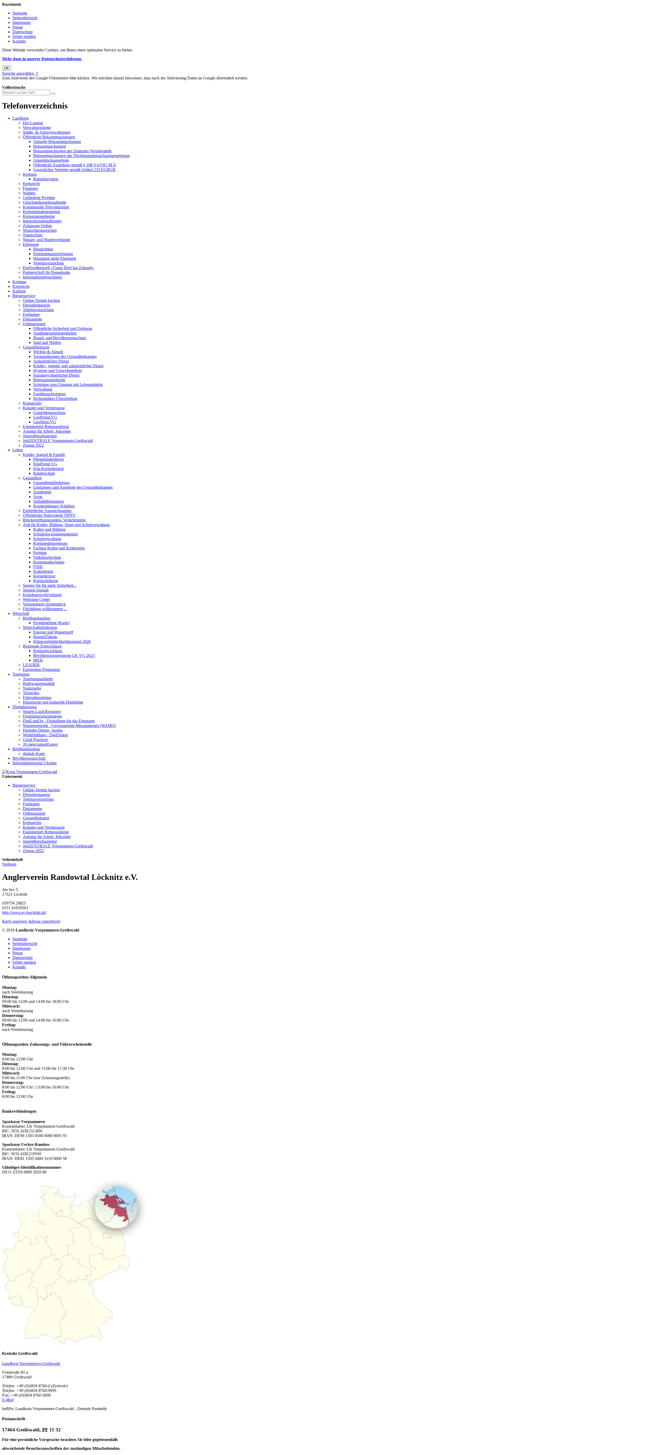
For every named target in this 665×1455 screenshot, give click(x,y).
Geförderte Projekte (39, 197)
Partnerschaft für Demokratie (46, 272)
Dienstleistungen (36, 305)
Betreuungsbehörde (49, 380)
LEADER (31, 665)
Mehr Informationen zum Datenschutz (33, 82)
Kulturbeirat (43, 571)
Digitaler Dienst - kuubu (43, 730)
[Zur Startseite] (29, 772)
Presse (17, 27)
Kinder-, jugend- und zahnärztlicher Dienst (68, 366)
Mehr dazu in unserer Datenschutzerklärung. (42, 59)
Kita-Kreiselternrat (48, 468)
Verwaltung (42, 389)
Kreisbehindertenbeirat (41, 211)
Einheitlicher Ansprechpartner (47, 510)
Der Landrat (33, 123)
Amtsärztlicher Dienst (51, 361)
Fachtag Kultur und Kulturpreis (59, 548)
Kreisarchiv (32, 403)
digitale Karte (34, 753)
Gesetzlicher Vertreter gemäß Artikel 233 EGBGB (74, 169)
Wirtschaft (20, 613)
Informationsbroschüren (42, 277)
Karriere (19, 291)
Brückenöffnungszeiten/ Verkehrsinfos (54, 520)
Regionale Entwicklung (42, 646)
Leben (17, 450)
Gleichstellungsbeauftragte (44, 202)
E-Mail (8, 1400)
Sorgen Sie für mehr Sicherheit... (49, 585)
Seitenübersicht (24, 18)
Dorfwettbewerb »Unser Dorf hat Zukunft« (58, 268)
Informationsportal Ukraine (34, 763)
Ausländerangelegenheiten (55, 333)
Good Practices (35, 739)
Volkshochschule (47, 557)
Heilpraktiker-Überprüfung (55, 398)
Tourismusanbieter (38, 679)
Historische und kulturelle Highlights (53, 702)
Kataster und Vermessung (44, 408)
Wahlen (29, 193)
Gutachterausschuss (49, 412)
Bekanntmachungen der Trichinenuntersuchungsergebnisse (81, 155)
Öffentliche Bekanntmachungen (49, 137)
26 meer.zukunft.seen (40, 744)
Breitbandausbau (36, 618)
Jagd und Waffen (47, 342)
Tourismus (21, 674)
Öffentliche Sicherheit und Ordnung (62, 328)
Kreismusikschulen (48, 562)
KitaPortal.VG (45, 464)
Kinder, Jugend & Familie (44, 454)
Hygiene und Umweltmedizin (57, 370)
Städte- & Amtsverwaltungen (46, 132)
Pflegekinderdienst (48, 459)
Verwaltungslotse (37, 127)
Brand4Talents (45, 637)
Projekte (40, 552)
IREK (38, 660)
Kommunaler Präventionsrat (46, 207)
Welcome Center (36, 599)
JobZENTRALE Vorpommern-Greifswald (58, 440)
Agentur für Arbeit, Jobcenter (47, 431)
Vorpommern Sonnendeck (44, 604)
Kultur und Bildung (49, 529)
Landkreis (20, 118)
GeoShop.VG (44, 422)
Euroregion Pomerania (41, 669)
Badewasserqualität (39, 683)
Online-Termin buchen (41, 300)
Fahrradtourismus (37, 697)
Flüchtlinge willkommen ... (45, 609)
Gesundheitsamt (36, 347)
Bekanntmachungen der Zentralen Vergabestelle (72, 151)
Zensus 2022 (33, 445)
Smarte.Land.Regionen (42, 711)
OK (6, 68)
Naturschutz (33, 235)
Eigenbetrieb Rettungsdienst (46, 426)
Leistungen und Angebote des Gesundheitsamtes (73, 487)
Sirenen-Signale (36, 590)
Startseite (19, 13)
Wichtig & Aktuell (48, 352)
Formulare (31, 314)
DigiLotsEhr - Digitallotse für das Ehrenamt (59, 721)
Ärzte (37, 496)
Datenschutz (22, 32)
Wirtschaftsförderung (40, 627)
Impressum (21, 22)
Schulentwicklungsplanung (55, 534)
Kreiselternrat (44, 576)
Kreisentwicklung (47, 651)
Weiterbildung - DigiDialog (45, 735)
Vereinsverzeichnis (48, 263)
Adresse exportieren (44, 921)
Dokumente (32, 319)
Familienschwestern (49, 394)
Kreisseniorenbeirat (39, 216)
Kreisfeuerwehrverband (42, 595)
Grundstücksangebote (51, 160)
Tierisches (31, 693)
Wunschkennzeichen (40, 230)
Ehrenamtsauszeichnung (53, 253)
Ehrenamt (31, 244)
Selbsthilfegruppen (48, 501)
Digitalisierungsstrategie (42, 716)
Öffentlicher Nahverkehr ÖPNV (49, 515)
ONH (38, 567)
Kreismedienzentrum (50, 543)
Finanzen (30, 188)
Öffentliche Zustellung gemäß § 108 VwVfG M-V (74, 165)
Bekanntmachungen (49, 146)
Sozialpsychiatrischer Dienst (56, 375)
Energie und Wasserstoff (53, 632)
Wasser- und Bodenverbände (46, 239)
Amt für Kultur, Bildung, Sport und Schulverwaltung (66, 524)
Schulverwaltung (47, 538)
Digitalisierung (24, 707)
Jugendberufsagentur (40, 436)
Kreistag (30, 174)
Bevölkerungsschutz (29, 758)
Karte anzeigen (14, 921)
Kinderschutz (44, 473)
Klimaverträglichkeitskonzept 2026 (62, 641)
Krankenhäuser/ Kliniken (54, 506)
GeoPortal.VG (45, 417)
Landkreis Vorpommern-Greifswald (31, 1363)
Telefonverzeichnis (38, 310)
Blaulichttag (43, 249)
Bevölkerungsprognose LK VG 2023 (64, 655)
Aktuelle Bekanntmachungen (57, 141)
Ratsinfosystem (45, 179)
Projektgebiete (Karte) (51, 623)
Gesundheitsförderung (51, 482)
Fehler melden (24, 36)
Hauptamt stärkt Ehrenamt (54, 258)
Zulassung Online (37, 225)
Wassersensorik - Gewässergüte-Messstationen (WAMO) (69, 725)
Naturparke (32, 688)
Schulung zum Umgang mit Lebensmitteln (68, 384)
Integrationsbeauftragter (42, 221)
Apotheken (42, 492)
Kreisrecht (31, 183)
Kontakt (19, 41)
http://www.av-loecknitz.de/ (24, 912)
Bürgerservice (23, 296)
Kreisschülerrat (45, 581)
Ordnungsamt (34, 324)
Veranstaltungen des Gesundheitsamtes (65, 356)
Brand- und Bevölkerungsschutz (59, 338)
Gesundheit (32, 478)
